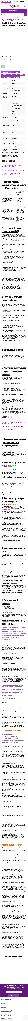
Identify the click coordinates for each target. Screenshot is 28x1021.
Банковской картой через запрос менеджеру (12, 426)
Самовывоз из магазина (7, 172)
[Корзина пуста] (18, 6)
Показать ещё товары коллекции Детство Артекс (13, 54)
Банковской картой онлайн (8, 425)
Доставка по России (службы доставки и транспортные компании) (11, 168)
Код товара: (4, 56)
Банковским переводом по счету (9, 427)
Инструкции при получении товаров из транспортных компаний (11, 174)
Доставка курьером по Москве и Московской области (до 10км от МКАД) (12, 166)
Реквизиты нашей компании (8, 429)
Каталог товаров (14, 11)
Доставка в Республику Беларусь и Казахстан (13, 170)
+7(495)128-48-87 (6, 240)
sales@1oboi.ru (18, 240)
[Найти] (25, 14)
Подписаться (14, 995)
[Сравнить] (3, 66)
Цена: (3, 59)
